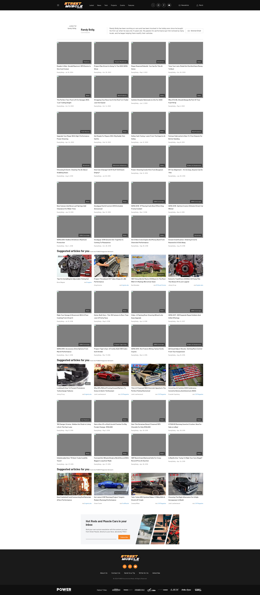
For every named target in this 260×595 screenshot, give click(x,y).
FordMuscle (125, 503)
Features (131, 5)
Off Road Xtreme (161, 285)
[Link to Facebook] (164, 5)
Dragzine (89, 282)
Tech (106, 5)
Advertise (156, 573)
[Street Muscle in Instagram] (125, 566)
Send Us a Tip (129, 573)
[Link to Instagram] (158, 5)
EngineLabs (125, 285)
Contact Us (115, 573)
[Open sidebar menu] (58, 5)
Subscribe (124, 537)
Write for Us (143, 573)
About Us (103, 573)
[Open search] (153, 5)
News (99, 5)
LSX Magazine (124, 394)
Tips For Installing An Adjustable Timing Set (73, 279)
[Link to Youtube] (169, 5)
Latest (91, 5)
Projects (114, 5)
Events (122, 5)
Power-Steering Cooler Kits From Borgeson (147, 170)
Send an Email (196, 31)
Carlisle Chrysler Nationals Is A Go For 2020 (146, 100)
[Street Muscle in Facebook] (130, 566)
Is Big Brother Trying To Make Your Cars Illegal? (185, 458)
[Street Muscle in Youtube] (135, 566)
